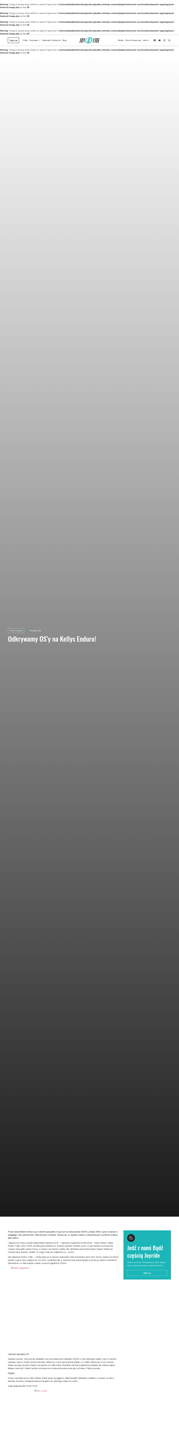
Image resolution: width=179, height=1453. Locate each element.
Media (120, 40)
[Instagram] (164, 40)
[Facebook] (155, 40)
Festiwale (34, 40)
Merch (146, 40)
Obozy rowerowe (133, 40)
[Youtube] (159, 40)
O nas (25, 40)
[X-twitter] (169, 40)
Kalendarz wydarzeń (51, 40)
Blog (64, 40)
